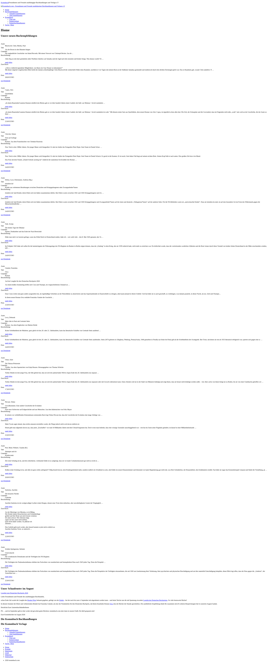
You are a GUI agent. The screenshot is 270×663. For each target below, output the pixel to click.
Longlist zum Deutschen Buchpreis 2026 (14, 593)
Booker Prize (31, 600)
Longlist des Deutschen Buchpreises (155, 600)
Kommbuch (5, 2)
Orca (111, 604)
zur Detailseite (5, 81)
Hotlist (61, 600)
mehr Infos (8, 62)
